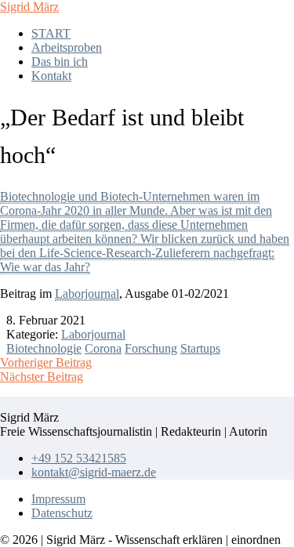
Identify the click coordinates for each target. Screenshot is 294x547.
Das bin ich (59, 61)
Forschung (151, 348)
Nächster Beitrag (41, 376)
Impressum (58, 498)
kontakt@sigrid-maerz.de (93, 472)
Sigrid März (29, 6)
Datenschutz (62, 513)
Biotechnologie (44, 348)
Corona (103, 348)
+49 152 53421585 (78, 458)
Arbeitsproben (66, 47)
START (51, 33)
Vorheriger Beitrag (46, 362)
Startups (200, 348)
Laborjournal (87, 293)
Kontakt (51, 75)
